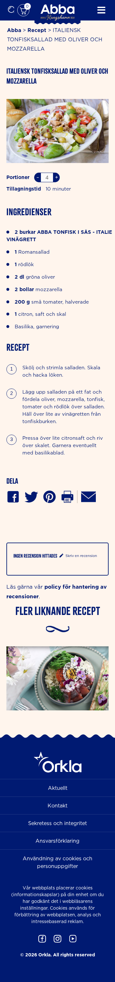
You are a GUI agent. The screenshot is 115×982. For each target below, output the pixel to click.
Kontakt (57, 805)
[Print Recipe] (67, 496)
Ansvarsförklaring (57, 841)
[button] (49, 496)
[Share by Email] (88, 496)
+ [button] (56, 177)
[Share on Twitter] (31, 496)
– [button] (37, 177)
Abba (14, 30)
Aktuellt (57, 788)
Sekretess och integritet (57, 823)
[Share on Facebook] (13, 496)
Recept (36, 30)
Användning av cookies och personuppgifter (57, 862)
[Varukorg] (23, 10)
